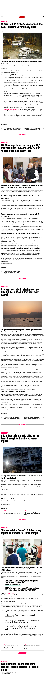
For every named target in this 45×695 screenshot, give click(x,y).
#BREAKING (8, 580)
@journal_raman (15, 588)
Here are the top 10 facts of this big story (14, 75)
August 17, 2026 (11, 593)
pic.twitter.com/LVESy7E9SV (27, 590)
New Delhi (4, 68)
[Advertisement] (22, 7)
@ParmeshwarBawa (32, 588)
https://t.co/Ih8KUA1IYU (13, 584)
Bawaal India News (6, 31)
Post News (4, 121)
